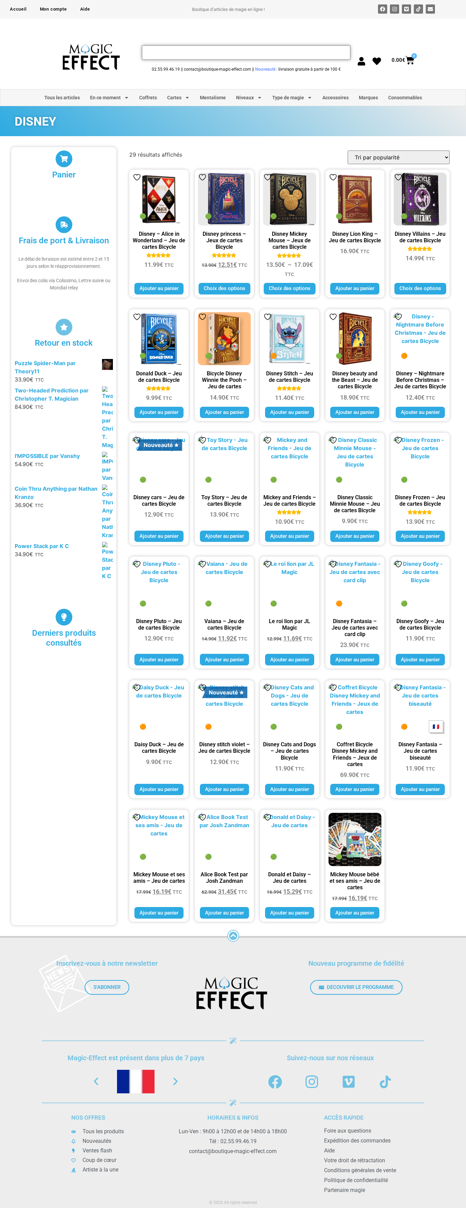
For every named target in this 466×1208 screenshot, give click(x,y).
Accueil (18, 9)
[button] (96, 1082)
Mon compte (53, 9)
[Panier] (64, 158)
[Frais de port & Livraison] (64, 224)
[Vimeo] (406, 9)
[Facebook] (382, 9)
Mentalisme (213, 97)
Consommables (405, 97)
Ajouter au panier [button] (159, 288)
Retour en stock (64, 343)
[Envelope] (430, 9)
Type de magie (288, 97)
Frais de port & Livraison (64, 240)
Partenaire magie (344, 1190)
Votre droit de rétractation (354, 1160)
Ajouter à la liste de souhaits (137, 177)
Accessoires (335, 97)
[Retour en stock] (64, 327)
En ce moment (105, 97)
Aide (85, 9)
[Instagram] (394, 9)
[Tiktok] (418, 9)
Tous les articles (62, 97)
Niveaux (245, 97)
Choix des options (224, 288)
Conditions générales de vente (360, 1170)
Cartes (174, 97)
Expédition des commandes (357, 1140)
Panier (64, 174)
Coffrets (148, 97)
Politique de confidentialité (356, 1180)
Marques (368, 97)
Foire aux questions (347, 1130)
